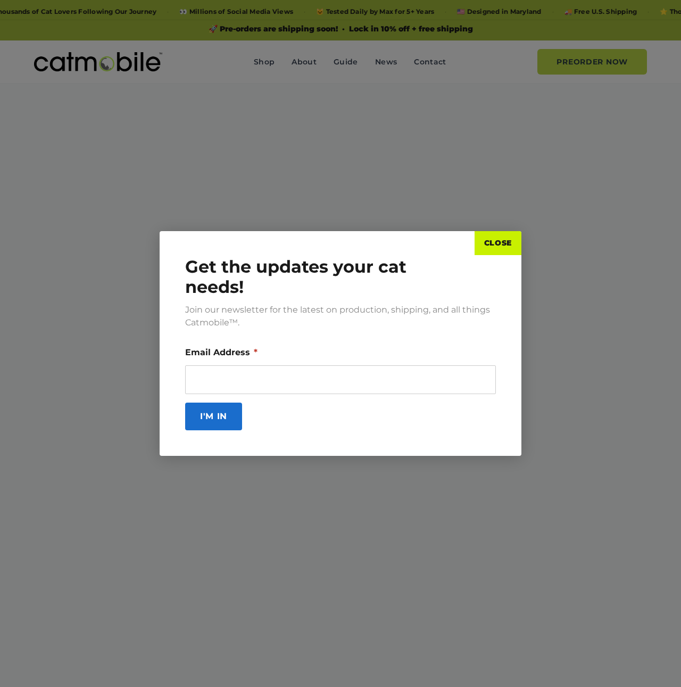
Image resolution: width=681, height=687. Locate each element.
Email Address (221, 352)
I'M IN (213, 416)
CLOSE (498, 243)
